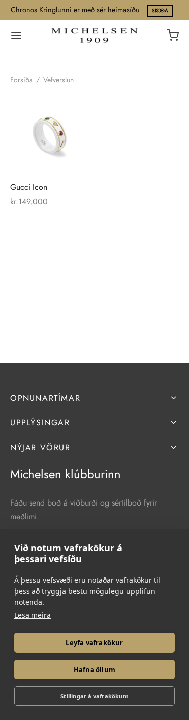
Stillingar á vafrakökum (94, 696)
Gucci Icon (28, 187)
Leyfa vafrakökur (94, 642)
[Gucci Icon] (50, 134)
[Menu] (16, 35)
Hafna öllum (94, 669)
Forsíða (21, 80)
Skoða (160, 10)
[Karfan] (173, 35)
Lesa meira (32, 615)
